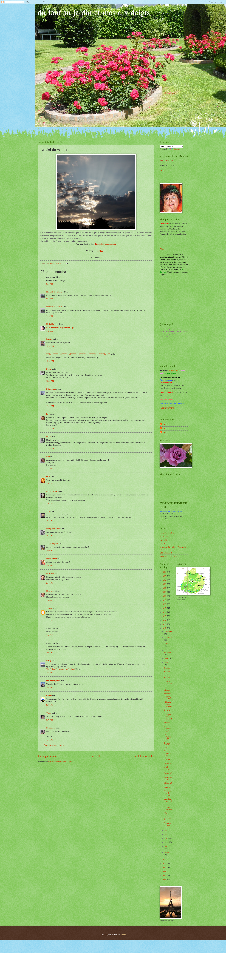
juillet (167, 662)
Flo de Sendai (51, 558)
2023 (164, 584)
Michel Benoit (51, 324)
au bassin (167, 722)
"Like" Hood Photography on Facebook (60, 669)
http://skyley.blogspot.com (105, 244)
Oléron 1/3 (168, 783)
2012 (164, 628)
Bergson (49, 339)
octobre (167, 643)
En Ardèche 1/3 (167, 753)
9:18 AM (49, 298)
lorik (48, 476)
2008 (164, 871)
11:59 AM (50, 448)
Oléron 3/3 (168, 763)
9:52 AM (49, 331)
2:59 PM (49, 583)
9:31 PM (49, 705)
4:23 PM (49, 652)
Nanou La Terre (52, 491)
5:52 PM (49, 687)
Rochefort (167, 787)
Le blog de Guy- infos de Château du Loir (173, 548)
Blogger (123, 934)
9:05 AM (49, 720)
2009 (164, 867)
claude (164, 424)
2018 (164, 604)
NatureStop (50, 728)
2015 (164, 616)
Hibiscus (167, 690)
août (166, 658)
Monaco (167, 677)
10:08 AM (50, 346)
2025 (164, 576)
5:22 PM (49, 672)
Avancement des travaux (168, 793)
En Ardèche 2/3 (167, 736)
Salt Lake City (165, 543)
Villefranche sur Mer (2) (168, 695)
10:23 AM (50, 361)
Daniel (48, 369)
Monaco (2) (167, 672)
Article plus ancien (144, 756)
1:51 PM (49, 483)
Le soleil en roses (168, 808)
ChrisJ (49, 713)
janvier (167, 852)
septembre (167, 652)
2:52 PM (49, 565)
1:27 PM (49, 468)
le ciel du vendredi (168, 683)
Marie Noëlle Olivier (54, 292)
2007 (164, 875)
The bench (167, 668)
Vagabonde (164, 536)
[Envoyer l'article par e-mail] (67, 263)
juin (166, 830)
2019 (164, 600)
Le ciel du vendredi (168, 801)
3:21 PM (49, 620)
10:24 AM (50, 381)
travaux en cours (168, 778)
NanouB (163, 170)
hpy (47, 414)
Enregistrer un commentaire (54, 745)
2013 (164, 624)
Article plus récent (47, 756)
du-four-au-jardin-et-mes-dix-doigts (94, 12)
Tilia (48, 511)
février (167, 846)
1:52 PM (49, 503)
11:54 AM (50, 428)
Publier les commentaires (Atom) (60, 761)
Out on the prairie (53, 680)
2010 (164, 863)
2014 (164, 620)
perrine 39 (163, 540)
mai (166, 834)
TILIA (162, 249)
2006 (164, 879)
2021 (164, 592)
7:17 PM (49, 740)
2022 (164, 588)
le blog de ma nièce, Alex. (169, 556)
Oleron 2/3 (168, 773)
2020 (164, 596)
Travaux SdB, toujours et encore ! (168, 714)
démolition (167, 814)
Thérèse (49, 608)
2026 (164, 572)
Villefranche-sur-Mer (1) (168, 704)
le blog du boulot (166, 553)
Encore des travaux (168, 824)
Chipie (49, 695)
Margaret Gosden (53, 528)
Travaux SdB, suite (167, 745)
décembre (168, 631)
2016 (164, 612)
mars (167, 842)
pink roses (167, 759)
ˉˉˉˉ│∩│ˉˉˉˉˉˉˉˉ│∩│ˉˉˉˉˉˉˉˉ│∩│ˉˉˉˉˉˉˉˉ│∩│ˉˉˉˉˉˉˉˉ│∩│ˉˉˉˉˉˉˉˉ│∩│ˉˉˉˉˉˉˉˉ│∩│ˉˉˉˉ (78, 354)
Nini (48, 456)
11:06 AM (50, 406)
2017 (164, 608)
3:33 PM (49, 635)
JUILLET (167, 819)
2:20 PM (49, 550)
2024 (164, 580)
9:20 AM (49, 316)
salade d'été (166, 768)
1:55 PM (49, 535)
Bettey (48, 660)
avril (166, 838)
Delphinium (51, 389)
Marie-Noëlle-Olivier (167, 533)
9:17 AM (49, 284)
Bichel (99, 250)
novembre (168, 637)
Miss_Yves (50, 573)
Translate (177, 149)
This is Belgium (52, 543)
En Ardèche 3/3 (167, 728)
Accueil (96, 756)
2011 (164, 859)
